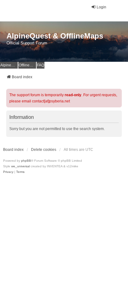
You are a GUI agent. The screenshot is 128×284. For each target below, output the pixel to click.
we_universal (20, 166)
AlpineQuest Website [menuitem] (9, 65)
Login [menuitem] (101, 7)
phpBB (26, 160)
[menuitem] (8, 172)
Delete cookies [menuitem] (43, 149)
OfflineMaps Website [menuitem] (27, 65)
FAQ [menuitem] (40, 65)
